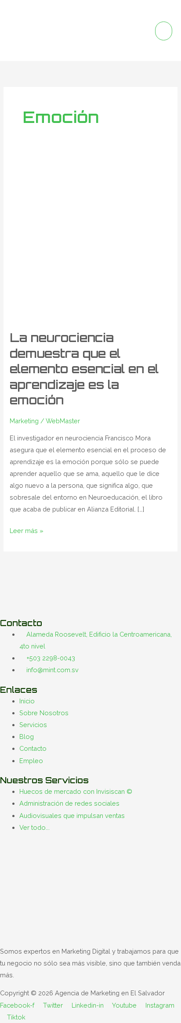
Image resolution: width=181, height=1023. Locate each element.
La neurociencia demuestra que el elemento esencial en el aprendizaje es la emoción (84, 368)
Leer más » (26, 529)
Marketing (24, 421)
